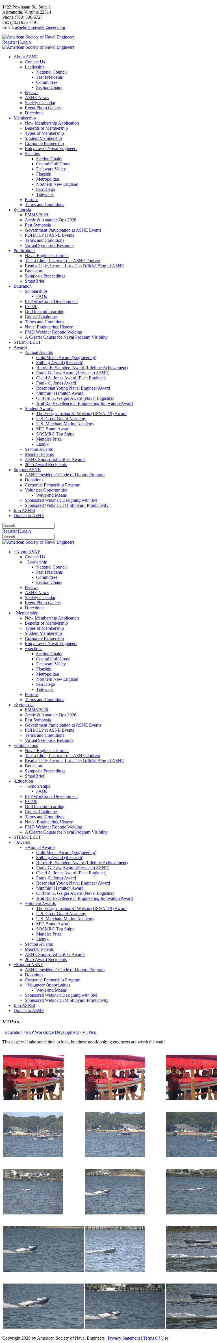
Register (9, 42)
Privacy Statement (124, 1338)
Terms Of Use (155, 1338)
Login (25, 42)
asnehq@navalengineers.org (40, 27)
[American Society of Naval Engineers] (38, 37)
